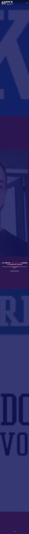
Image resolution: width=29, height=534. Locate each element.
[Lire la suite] (14, 531)
